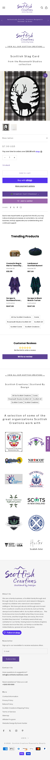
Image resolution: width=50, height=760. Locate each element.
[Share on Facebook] (11, 207)
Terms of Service (9, 712)
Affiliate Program (9, 719)
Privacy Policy (7, 700)
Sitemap (5, 715)
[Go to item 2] (13, 127)
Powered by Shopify (37, 743)
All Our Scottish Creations (21, 317)
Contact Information (10, 696)
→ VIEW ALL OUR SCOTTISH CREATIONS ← (25, 46)
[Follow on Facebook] (3, 730)
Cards (36, 317)
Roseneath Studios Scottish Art (19, 322)
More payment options (25, 186)
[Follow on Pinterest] (22, 730)
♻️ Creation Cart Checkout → (25, 194)
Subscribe (11, 659)
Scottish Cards (16, 327)
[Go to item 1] (5, 127)
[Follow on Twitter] (10, 730)
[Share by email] (21, 207)
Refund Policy (7, 704)
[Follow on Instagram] (16, 730)
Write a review (25, 356)
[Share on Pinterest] (17, 207)
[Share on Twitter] (14, 207)
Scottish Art (38, 322)
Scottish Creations (32, 327)
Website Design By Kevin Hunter (14, 723)
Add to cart (25, 173)
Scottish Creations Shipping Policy (15, 708)
